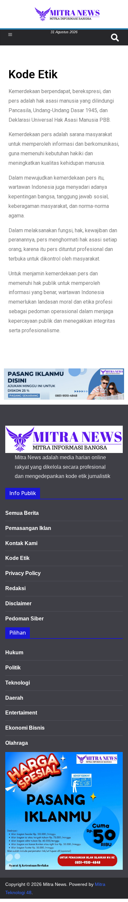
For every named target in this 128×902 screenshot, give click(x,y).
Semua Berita (22, 513)
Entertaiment (21, 712)
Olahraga (16, 743)
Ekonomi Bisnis (25, 728)
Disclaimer (18, 603)
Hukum (14, 652)
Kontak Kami (21, 543)
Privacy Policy (23, 573)
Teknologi (17, 683)
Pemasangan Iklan (28, 528)
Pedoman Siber (24, 618)
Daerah (14, 698)
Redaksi (15, 588)
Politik (13, 667)
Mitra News (54, 884)
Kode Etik (17, 558)
